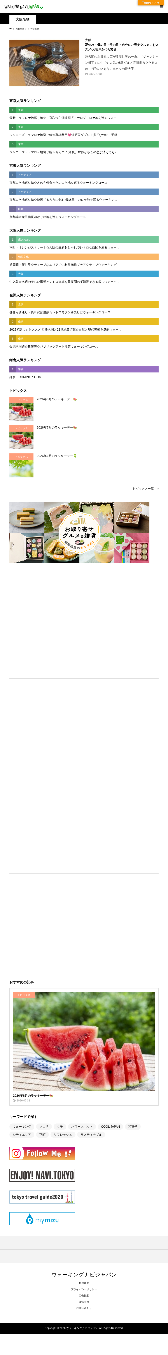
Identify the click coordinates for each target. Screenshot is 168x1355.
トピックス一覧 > (145, 488)
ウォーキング (22, 1126)
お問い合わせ (84, 1308)
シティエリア (22, 1134)
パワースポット (82, 1126)
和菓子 (132, 1126)
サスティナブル (91, 1134)
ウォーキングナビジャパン (84, 1274)
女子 (60, 1126)
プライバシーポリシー (84, 1289)
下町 (42, 1134)
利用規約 (84, 1283)
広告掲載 (84, 1295)
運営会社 (84, 1302)
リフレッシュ (63, 1134)
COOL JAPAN (110, 1126)
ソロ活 (44, 1126)
